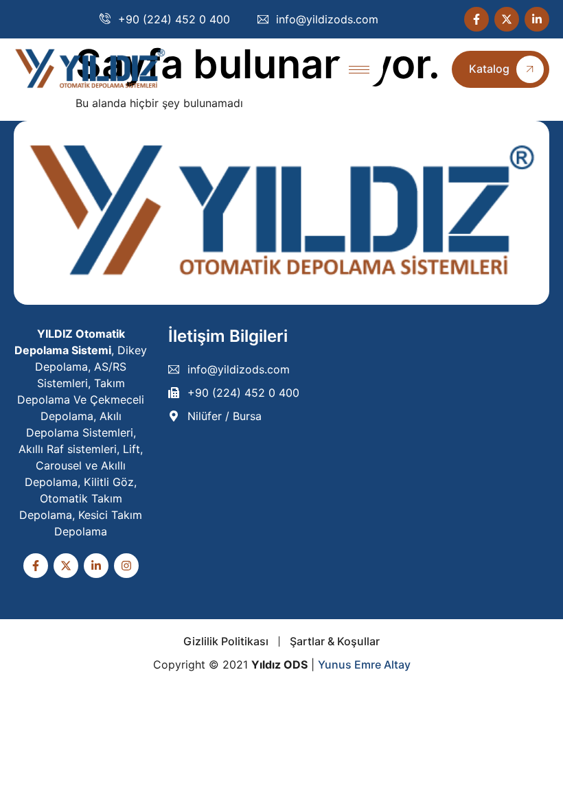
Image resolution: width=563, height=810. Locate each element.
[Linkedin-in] (537, 19)
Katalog (489, 69)
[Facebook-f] (476, 19)
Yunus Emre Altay (364, 664)
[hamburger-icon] (359, 69)
